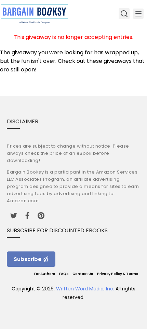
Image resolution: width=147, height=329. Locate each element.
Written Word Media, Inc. (85, 288)
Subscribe (27, 259)
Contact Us (82, 273)
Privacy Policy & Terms (117, 273)
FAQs (63, 273)
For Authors (44, 273)
